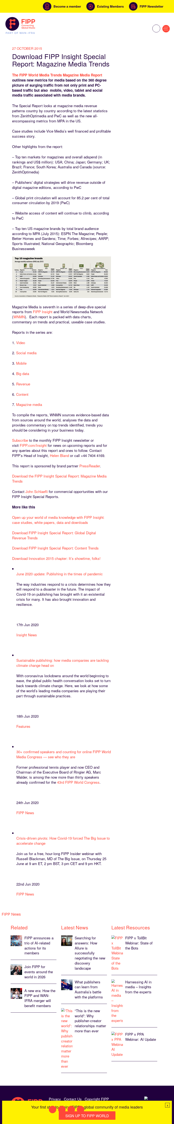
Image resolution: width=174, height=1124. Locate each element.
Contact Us (73, 1099)
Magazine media (29, 404)
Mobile (21, 363)
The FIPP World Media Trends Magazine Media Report (57, 75)
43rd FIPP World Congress (78, 782)
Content (22, 394)
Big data (22, 373)
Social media (26, 352)
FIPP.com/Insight (33, 445)
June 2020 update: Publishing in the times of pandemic (59, 573)
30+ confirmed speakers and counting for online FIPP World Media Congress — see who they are (63, 754)
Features (23, 726)
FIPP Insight (42, 311)
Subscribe (20, 440)
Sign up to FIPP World (87, 1115)
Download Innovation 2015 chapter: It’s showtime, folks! (56, 558)
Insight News (26, 634)
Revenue (23, 383)
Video (20, 342)
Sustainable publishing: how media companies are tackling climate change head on (62, 663)
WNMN (19, 316)
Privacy (55, 1099)
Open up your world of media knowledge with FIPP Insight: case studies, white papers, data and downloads (58, 520)
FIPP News (25, 812)
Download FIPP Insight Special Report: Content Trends (55, 548)
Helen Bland (59, 455)
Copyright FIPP (97, 1099)
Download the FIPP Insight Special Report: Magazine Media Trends (59, 478)
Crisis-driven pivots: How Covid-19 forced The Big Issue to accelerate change (63, 840)
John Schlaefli (36, 491)
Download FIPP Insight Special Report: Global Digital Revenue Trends (54, 535)
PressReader (89, 465)
